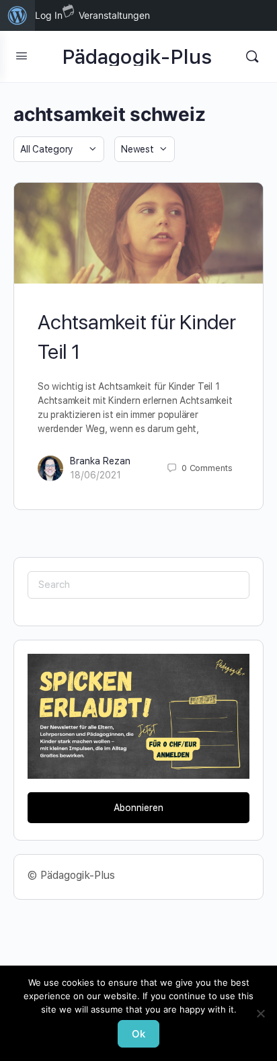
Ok (138, 1033)
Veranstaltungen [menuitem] (114, 15)
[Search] (252, 56)
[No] (260, 1013)
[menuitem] (17, 15)
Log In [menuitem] (49, 15)
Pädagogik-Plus (137, 57)
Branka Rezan (100, 461)
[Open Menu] (21, 55)
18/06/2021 (95, 475)
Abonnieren (138, 807)
